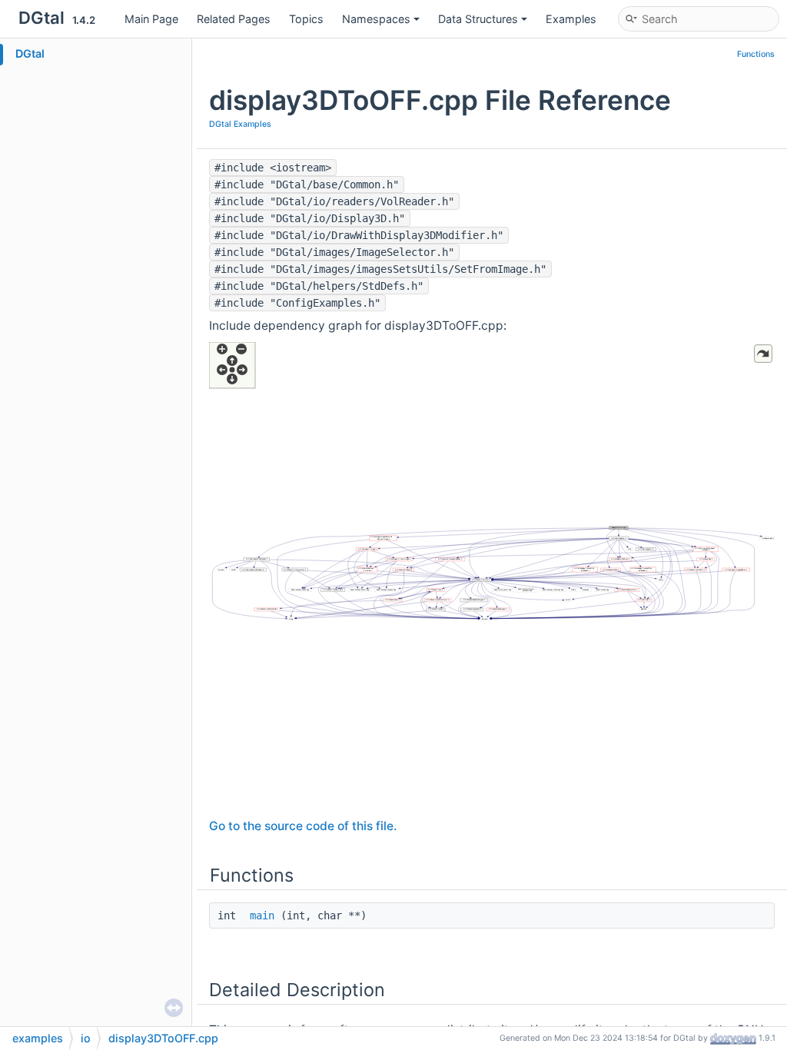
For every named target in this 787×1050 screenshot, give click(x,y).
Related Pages (234, 18)
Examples (571, 18)
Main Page (151, 18)
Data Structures (478, 18)
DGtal (30, 53)
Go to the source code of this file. (303, 826)
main (262, 915)
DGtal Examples (240, 124)
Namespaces (376, 18)
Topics (306, 18)
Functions (756, 54)
